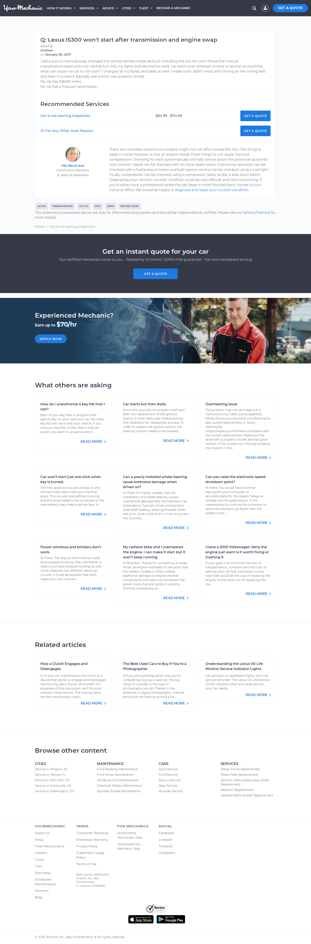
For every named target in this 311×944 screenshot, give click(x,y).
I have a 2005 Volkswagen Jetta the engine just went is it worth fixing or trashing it (237, 552)
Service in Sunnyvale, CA (53, 786)
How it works (59, 8)
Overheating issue (221, 404)
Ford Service (168, 775)
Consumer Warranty (92, 833)
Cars (38, 866)
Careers (41, 853)
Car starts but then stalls (144, 404)
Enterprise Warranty (92, 840)
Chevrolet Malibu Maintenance (119, 786)
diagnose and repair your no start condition (211, 190)
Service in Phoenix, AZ (51, 769)
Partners (41, 891)
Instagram (167, 853)
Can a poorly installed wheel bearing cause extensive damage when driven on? (155, 482)
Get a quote (155, 274)
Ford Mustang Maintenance (117, 769)
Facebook (166, 833)
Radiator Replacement (237, 790)
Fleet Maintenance (50, 846)
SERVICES (87, 8)
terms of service (256, 213)
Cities (126, 8)
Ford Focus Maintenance (115, 775)
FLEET (144, 8)
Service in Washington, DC (54, 791)
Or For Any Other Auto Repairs (66, 131)
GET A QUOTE (290, 8)
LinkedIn (166, 840)
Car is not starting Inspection (65, 116)
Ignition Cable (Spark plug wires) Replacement (245, 782)
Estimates (43, 873)
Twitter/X (166, 846)
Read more (92, 442)
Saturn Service (169, 780)
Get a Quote (255, 116)
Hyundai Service (171, 791)
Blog (38, 897)
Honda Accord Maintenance (117, 780)
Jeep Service (168, 786)
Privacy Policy (87, 846)
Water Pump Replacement (240, 769)
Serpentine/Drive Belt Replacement (247, 795)
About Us (42, 833)
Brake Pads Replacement (239, 775)
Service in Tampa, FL (50, 775)
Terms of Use (86, 864)
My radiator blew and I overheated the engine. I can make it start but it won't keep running (154, 552)
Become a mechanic (173, 8)
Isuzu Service (168, 769)
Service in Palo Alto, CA (52, 780)
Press (39, 840)
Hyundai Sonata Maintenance (118, 791)
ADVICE (108, 8)
